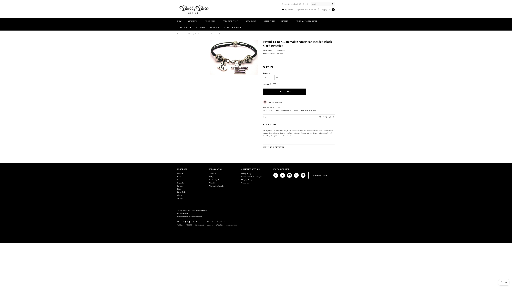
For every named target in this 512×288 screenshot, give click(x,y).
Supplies (180, 198)
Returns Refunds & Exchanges (251, 177)
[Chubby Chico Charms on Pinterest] (303, 175)
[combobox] (323, 4)
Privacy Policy (246, 174)
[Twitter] (326, 117)
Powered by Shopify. (219, 222)
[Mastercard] (199, 225)
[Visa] (180, 225)
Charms (179, 195)
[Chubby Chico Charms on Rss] (296, 175)
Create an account (310, 10)
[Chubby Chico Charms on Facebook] (275, 175)
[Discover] (210, 225)
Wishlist (212, 183)
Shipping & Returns (273, 147)
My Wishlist (289, 10)
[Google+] (334, 117)
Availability (268, 50)
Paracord (180, 186)
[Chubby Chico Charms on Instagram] (289, 175)
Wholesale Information (216, 186)
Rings (179, 189)
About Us (212, 174)
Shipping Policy (246, 180)
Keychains (180, 183)
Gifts (179, 177)
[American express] (189, 225)
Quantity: (266, 73)
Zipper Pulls (181, 192)
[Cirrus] (231, 225)
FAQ (211, 177)
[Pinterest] (330, 117)
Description (269, 124)
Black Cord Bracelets (282, 110)
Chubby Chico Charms (319, 175)
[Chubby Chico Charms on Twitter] (282, 175)
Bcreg (271, 110)
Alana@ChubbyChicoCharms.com (192, 216)
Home (179, 34)
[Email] (320, 117)
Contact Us (245, 183)
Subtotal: (266, 84)
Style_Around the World (308, 110)
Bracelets (295, 110)
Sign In (299, 10)
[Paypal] (219, 225)
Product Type (269, 54)
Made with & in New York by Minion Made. (194, 222)
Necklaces (180, 180)
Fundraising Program (216, 180)
